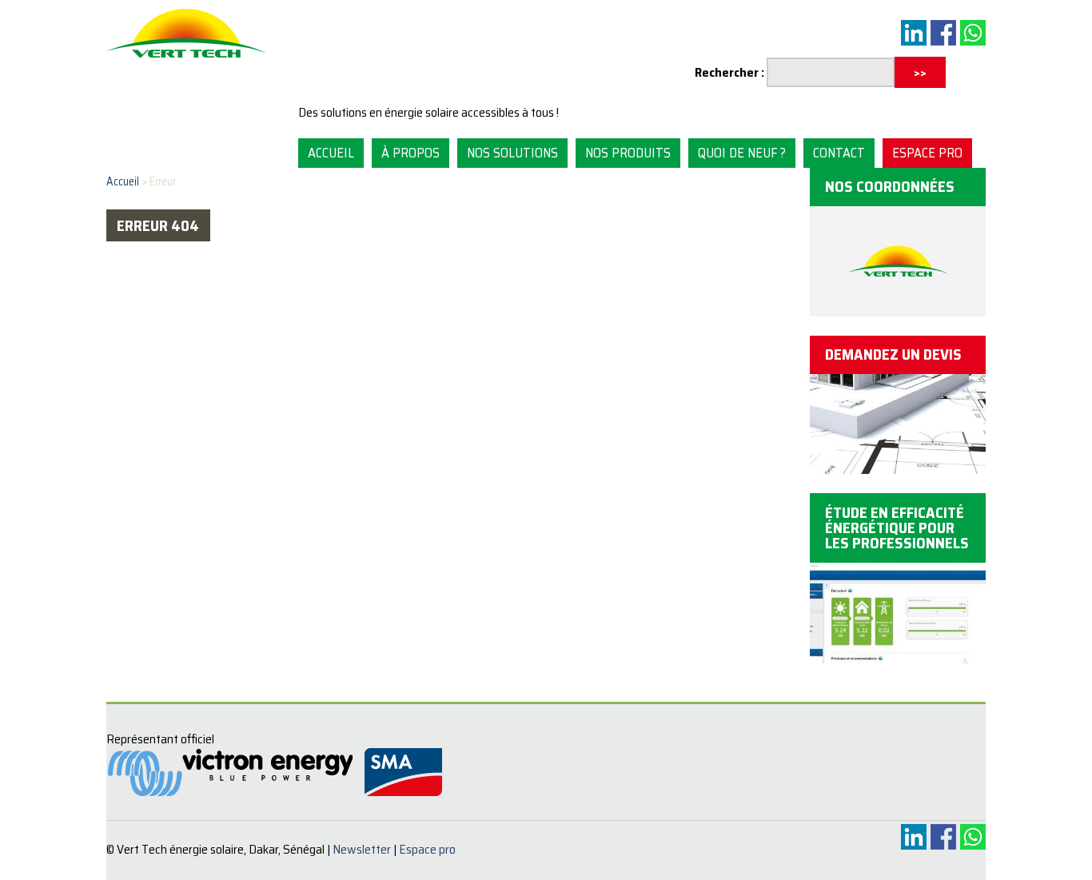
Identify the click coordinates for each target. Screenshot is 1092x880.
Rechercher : (729, 72)
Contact (839, 152)
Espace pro (927, 152)
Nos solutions (512, 152)
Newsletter (362, 849)
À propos (410, 152)
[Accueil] (186, 58)
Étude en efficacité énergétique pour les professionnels (897, 527)
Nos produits (628, 152)
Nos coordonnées (890, 186)
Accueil (331, 152)
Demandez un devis (893, 354)
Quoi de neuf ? (742, 152)
